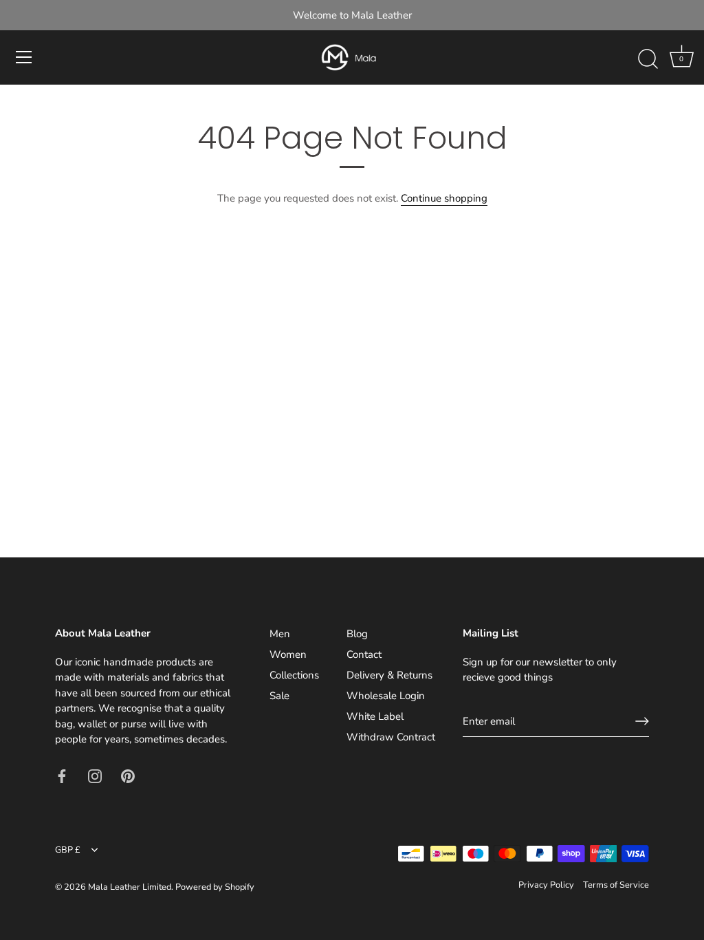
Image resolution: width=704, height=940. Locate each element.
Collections (294, 675)
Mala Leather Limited (129, 887)
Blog (357, 634)
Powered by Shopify (214, 887)
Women (288, 654)
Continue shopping (444, 198)
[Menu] (24, 57)
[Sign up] (642, 721)
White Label (375, 716)
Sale (279, 696)
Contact (364, 654)
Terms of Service (616, 885)
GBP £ (67, 850)
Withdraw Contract (390, 737)
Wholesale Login (385, 696)
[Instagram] (95, 775)
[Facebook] (62, 775)
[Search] (647, 59)
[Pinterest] (128, 775)
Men (280, 634)
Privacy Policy (546, 885)
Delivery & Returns (389, 675)
